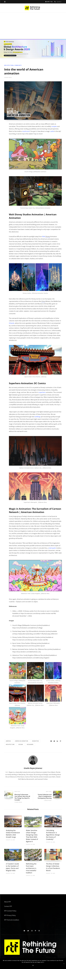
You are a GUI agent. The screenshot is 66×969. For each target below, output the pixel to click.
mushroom (26, 131)
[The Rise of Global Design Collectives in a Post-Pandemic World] (53, 854)
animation (35, 741)
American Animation (21, 741)
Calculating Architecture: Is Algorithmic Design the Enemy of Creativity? (53, 834)
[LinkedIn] (57, 741)
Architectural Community (13, 65)
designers (30, 744)
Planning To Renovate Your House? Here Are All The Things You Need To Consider (22, 797)
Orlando (11, 323)
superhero (42, 392)
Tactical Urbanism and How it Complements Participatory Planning (44, 796)
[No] (64, 964)
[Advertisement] (33, 25)
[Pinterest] (60, 741)
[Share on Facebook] (51, 741)
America (8, 741)
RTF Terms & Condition (11, 920)
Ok (33, 965)
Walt (43, 236)
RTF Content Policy (10, 911)
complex (54, 126)
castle (52, 131)
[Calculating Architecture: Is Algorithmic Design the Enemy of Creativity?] (53, 821)
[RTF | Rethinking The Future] (33, 8)
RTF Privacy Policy (10, 915)
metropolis (52, 548)
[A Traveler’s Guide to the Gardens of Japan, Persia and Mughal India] (13, 854)
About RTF (7, 902)
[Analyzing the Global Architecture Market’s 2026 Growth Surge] (13, 821)
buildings (37, 417)
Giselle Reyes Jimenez (33, 768)
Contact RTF (8, 906)
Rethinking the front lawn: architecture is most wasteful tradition (31, 868)
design (20, 744)
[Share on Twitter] (54, 741)
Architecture (10, 744)
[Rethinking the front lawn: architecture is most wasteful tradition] (33, 854)
